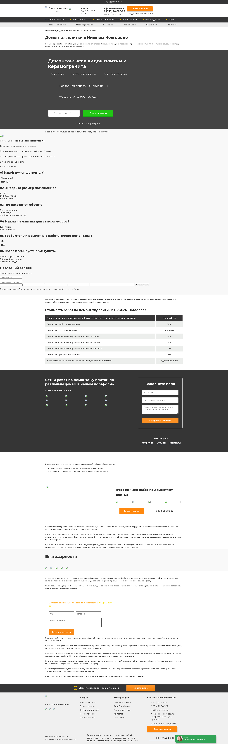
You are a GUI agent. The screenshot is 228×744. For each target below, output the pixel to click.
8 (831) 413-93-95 (114, 8)
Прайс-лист (151, 25)
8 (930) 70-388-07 (114, 11)
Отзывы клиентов (57, 25)
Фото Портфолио (84, 25)
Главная (48, 31)
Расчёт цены (130, 25)
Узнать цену (141, 688)
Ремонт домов (152, 20)
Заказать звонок (140, 9)
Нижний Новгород (60, 9)
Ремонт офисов (129, 20)
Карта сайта (119, 718)
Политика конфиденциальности (60, 739)
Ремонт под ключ (122, 710)
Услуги (171, 20)
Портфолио (146, 443)
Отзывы (161, 443)
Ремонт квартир (56, 20)
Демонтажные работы (69, 31)
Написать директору (165, 738)
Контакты (172, 25)
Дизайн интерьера (104, 20)
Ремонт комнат (79, 20)
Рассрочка (108, 25)
